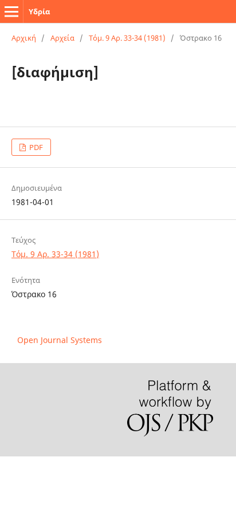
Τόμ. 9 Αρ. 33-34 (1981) (127, 38)
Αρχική (23, 38)
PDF (35, 147)
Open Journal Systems (59, 339)
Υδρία (39, 11)
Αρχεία (62, 38)
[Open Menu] (11, 11)
